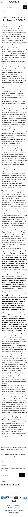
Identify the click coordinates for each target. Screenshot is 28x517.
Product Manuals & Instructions (13, 507)
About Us (8, 505)
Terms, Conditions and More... (11, 510)
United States (13, 492)
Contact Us (21, 510)
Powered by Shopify (14, 514)
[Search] (25, 7)
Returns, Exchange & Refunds (13, 509)
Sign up (22, 475)
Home (3, 12)
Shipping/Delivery (16, 505)
